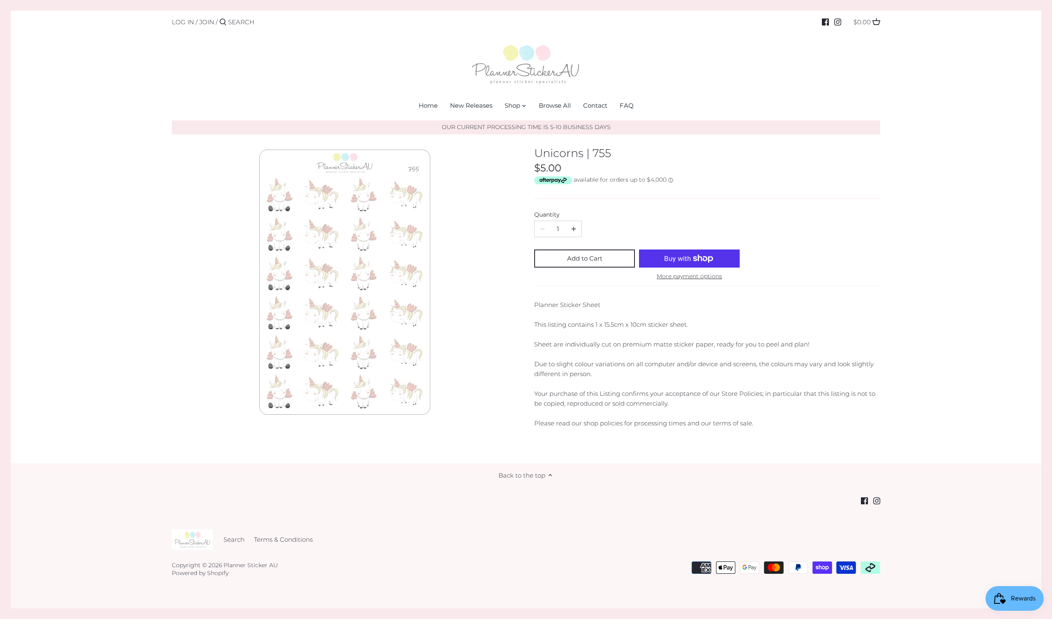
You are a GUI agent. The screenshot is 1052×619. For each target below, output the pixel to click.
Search (234, 539)
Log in (183, 22)
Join (206, 22)
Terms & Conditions (283, 539)
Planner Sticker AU (251, 565)
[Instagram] (837, 22)
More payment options (689, 276)
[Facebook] (825, 22)
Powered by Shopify (200, 573)
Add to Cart (584, 258)
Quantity (547, 214)
